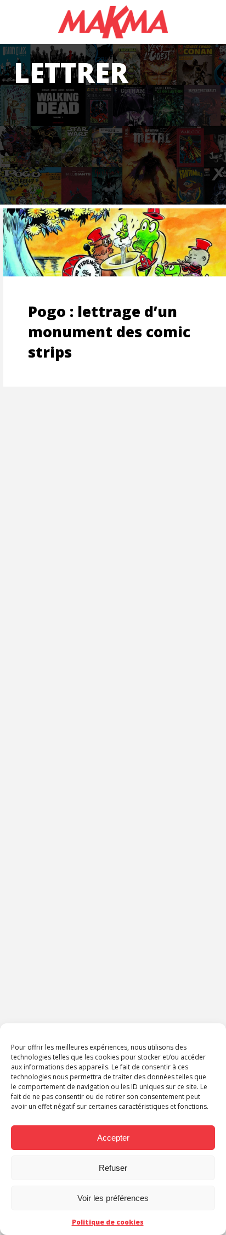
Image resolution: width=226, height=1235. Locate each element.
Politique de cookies (108, 1222)
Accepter (113, 1137)
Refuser (113, 1167)
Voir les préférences (113, 1198)
